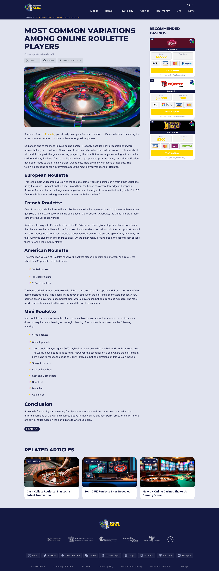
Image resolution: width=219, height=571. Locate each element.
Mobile (94, 10)
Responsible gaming (131, 566)
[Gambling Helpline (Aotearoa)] (130, 539)
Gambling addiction (63, 566)
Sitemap (183, 566)
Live (179, 10)
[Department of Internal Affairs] (54, 539)
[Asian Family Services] (152, 539)
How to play (126, 10)
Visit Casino (172, 70)
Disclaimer (86, 566)
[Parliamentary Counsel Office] (80, 539)
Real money (163, 10)
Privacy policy (38, 566)
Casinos (144, 10)
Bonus (108, 10)
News (191, 10)
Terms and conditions (161, 566)
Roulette (49, 134)
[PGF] (108, 539)
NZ (188, 4)
